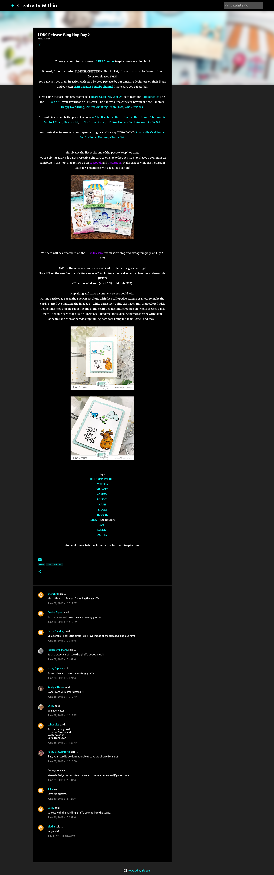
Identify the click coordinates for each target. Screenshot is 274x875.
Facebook (96, 162)
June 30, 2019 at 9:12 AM (62, 798)
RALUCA (102, 499)
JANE (102, 524)
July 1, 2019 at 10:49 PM (61, 836)
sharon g (53, 593)
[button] (40, 45)
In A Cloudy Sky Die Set (63, 122)
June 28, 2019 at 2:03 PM (62, 640)
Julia (50, 789)
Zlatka (51, 826)
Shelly (51, 705)
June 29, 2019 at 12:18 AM (63, 761)
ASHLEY (102, 534)
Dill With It (52, 101)
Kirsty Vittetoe (56, 687)
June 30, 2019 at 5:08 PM (62, 817)
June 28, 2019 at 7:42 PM (62, 678)
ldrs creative (55, 564)
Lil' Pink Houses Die (120, 122)
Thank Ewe (116, 107)
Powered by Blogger (139, 870)
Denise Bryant (55, 612)
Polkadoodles (150, 96)
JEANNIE (102, 514)
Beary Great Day (101, 96)
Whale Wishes (134, 107)
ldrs (41, 564)
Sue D (51, 807)
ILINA (93, 519)
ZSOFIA (102, 509)
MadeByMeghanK (58, 649)
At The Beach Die (103, 117)
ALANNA (102, 494)
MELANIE (102, 489)
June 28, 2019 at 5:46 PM (62, 659)
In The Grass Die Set (92, 122)
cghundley (53, 724)
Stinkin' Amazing (96, 107)
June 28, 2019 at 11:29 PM (62, 742)
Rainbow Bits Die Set (147, 122)
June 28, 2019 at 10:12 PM (62, 696)
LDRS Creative (95, 253)
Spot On (117, 96)
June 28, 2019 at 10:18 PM (62, 715)
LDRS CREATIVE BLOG (102, 479)
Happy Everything (72, 107)
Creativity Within (37, 5)
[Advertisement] (188, 136)
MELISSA (102, 484)
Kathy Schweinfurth (59, 751)
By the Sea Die (124, 117)
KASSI (102, 504)
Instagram (114, 162)
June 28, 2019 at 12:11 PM (62, 603)
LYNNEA (102, 529)
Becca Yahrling (56, 631)
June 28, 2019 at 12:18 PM (62, 621)
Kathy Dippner (56, 668)
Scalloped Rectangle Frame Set (104, 137)
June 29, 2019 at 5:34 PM (62, 780)
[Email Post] (40, 561)
